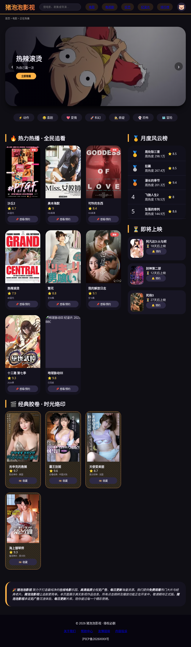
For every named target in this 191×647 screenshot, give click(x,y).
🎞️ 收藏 (23, 480)
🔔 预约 (156, 251)
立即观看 (26, 76)
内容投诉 (121, 631)
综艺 (128, 7)
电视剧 (109, 7)
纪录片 (145, 7)
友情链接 (104, 631)
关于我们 (70, 631)
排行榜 (164, 7)
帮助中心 (87, 631)
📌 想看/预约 (23, 219)
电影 (92, 7)
